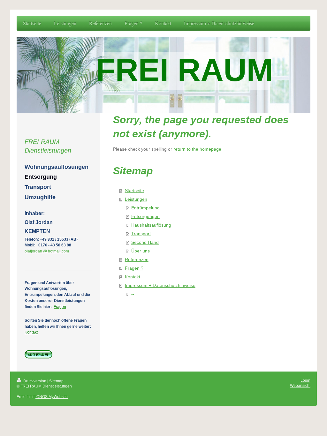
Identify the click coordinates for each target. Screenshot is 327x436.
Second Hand (145, 242)
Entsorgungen (145, 216)
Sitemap (56, 381)
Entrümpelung (145, 208)
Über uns (140, 251)
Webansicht (300, 385)
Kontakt (132, 276)
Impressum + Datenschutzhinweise (160, 285)
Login (305, 380)
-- (132, 294)
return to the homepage (197, 149)
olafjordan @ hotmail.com (47, 251)
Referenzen (136, 259)
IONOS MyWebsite (51, 397)
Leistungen (136, 199)
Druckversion (34, 381)
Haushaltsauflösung (151, 225)
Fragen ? (134, 268)
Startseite (134, 190)
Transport (141, 233)
